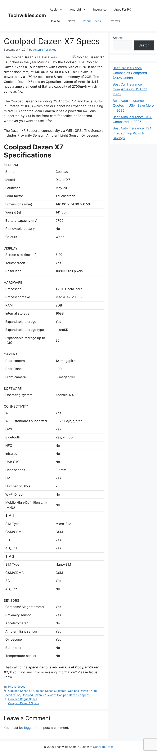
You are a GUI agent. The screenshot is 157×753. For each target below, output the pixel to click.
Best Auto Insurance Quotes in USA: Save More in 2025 (133, 105)
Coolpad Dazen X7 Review (39, 695)
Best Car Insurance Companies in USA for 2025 (130, 89)
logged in (31, 728)
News (71, 21)
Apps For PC (122, 9)
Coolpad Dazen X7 (20, 690)
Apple (54, 9)
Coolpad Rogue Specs (22, 699)
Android (75, 9)
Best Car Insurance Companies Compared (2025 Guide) (130, 73)
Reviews (114, 21)
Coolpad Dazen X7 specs (73, 695)
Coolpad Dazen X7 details (49, 690)
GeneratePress (103, 747)
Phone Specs (92, 21)
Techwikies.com (27, 15)
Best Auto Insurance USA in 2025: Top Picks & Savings (132, 133)
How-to (55, 21)
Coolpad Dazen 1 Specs (23, 703)
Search (118, 38)
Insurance (100, 9)
